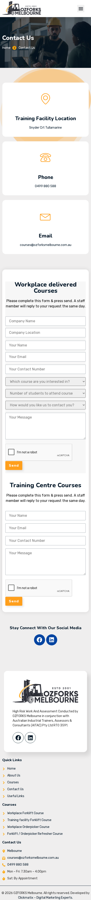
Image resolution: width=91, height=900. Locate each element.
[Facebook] (39, 639)
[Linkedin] (51, 639)
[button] (80, 8)
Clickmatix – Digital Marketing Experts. (45, 898)
